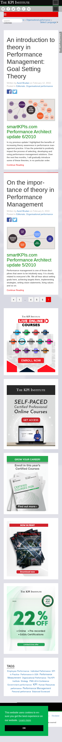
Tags (10, 666)
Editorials (20, 86)
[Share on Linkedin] (20, 91)
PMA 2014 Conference (39, 681)
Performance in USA (29, 674)
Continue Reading (15, 165)
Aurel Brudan (23, 83)
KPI (35, 684)
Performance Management (37, 688)
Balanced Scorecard (41, 691)
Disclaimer (55, 716)
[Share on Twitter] (14, 91)
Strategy (24, 681)
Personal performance (21, 691)
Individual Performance (41, 671)
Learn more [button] (25, 720)
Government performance (19, 684)
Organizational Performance (34, 677)
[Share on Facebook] (9, 91)
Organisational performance (39, 86)
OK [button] (24, 728)
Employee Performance (18, 670)
